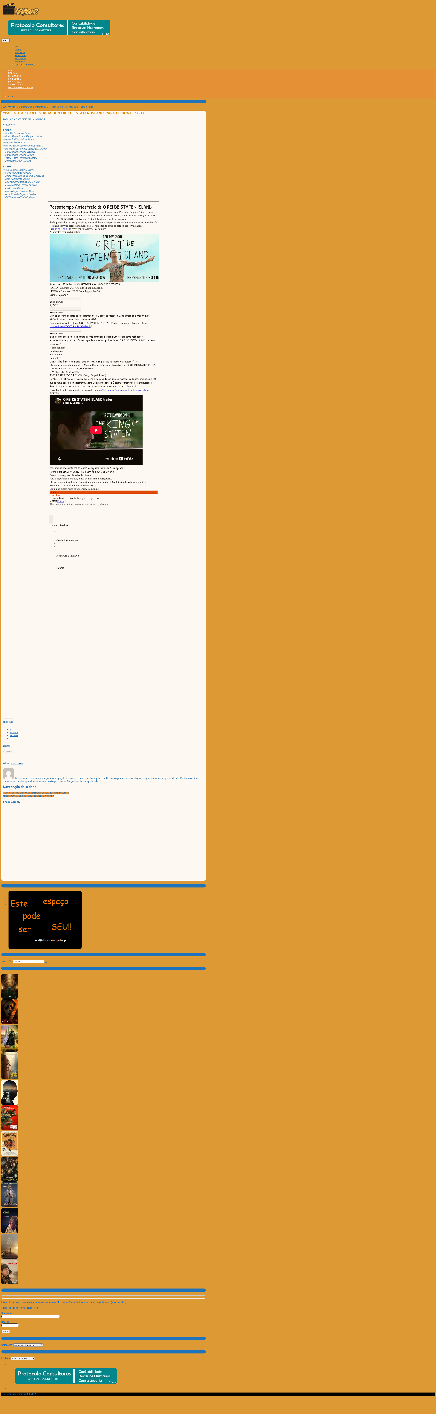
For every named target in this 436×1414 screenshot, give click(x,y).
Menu (5, 40)
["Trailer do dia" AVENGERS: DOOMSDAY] (9, 998)
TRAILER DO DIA (21, 62)
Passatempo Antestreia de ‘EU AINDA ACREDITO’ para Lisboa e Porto (36, 793)
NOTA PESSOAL (20, 59)
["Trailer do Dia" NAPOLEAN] (9, 1284)
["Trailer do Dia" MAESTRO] (9, 1232)
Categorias (6, 1344)
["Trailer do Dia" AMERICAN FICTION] (9, 1207)
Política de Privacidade (25, 65)
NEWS (17, 46)
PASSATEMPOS (20, 53)
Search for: (6, 961)
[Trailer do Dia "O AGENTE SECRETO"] (9, 1155)
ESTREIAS (18, 49)
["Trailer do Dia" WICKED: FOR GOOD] (9, 1051)
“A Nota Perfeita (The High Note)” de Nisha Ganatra (28, 796)
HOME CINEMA (20, 56)
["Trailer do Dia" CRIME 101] (9, 1104)
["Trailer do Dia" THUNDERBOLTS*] (9, 1181)
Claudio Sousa (18, 119)
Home (3, 107)
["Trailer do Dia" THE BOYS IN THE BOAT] (9, 1258)
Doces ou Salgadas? (9, 1394)
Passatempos (13, 107)
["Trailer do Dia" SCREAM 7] (9, 1024)
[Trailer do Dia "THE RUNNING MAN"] (9, 1130)
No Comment (39, 119)
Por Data (5, 1358)
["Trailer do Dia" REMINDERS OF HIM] (9, 1078)
